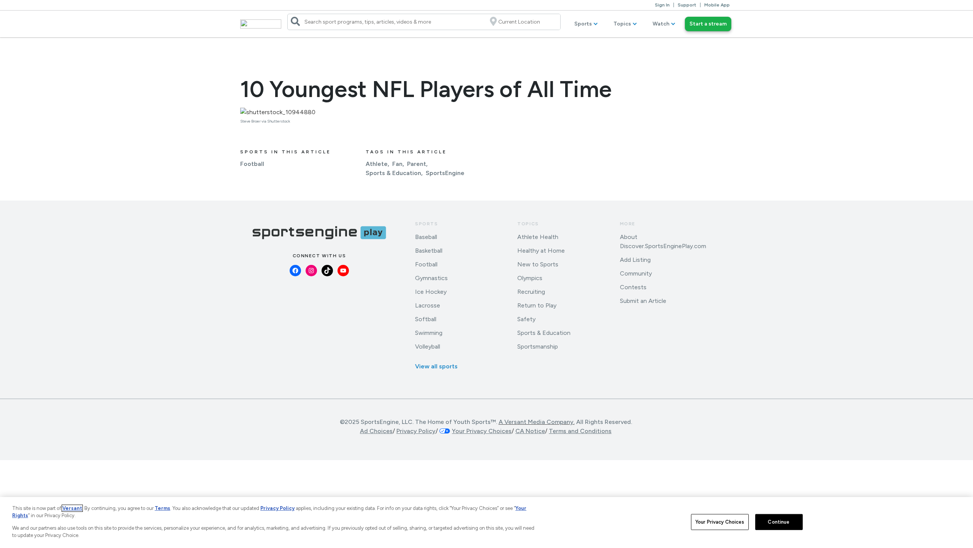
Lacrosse (427, 305)
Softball (425, 319)
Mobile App (717, 5)
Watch (661, 24)
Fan (397, 163)
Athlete (377, 163)
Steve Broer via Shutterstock (265, 121)
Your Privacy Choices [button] (482, 431)
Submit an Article (643, 300)
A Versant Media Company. (537, 421)
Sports (583, 24)
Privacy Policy (416, 431)
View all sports (436, 366)
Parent (416, 163)
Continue (778, 522)
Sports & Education (393, 173)
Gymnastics (431, 278)
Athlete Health (537, 237)
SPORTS (426, 223)
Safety (526, 319)
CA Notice (530, 431)
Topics (622, 24)
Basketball (428, 250)
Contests (633, 287)
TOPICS (528, 223)
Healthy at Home (541, 250)
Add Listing (635, 259)
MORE (627, 223)
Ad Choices (376, 431)
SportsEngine (445, 173)
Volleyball (427, 346)
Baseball (426, 237)
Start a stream (708, 24)
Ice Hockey (431, 291)
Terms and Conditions (580, 431)
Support (687, 5)
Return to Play (536, 305)
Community (636, 273)
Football (252, 163)
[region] (486, 522)
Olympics (529, 278)
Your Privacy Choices (720, 522)
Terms (162, 508)
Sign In (662, 5)
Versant (72, 508)
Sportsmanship (537, 346)
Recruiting (531, 291)
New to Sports (537, 264)
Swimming (428, 332)
